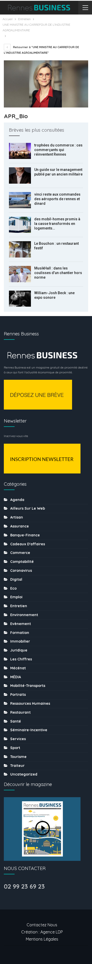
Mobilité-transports (27, 685)
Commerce (20, 552)
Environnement (24, 615)
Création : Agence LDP (42, 931)
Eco (13, 588)
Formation (19, 632)
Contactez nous (42, 924)
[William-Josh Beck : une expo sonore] (20, 299)
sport (15, 747)
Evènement (20, 623)
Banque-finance (25, 535)
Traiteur (17, 765)
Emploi (16, 597)
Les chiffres (21, 659)
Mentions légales (42, 939)
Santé (15, 721)
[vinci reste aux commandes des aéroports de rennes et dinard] (20, 200)
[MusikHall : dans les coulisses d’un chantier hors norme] (20, 274)
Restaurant (20, 712)
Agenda (17, 499)
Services (18, 739)
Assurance (19, 526)
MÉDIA (15, 677)
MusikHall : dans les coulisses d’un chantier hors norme (58, 272)
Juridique (18, 650)
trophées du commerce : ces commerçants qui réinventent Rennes (58, 149)
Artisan (16, 517)
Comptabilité (22, 561)
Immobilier (20, 641)
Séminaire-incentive (28, 730)
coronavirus (21, 570)
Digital (16, 579)
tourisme (18, 756)
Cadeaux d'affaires (27, 544)
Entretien (18, 606)
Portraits (18, 694)
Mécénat (18, 668)
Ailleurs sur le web (27, 508)
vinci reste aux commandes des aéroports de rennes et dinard (57, 199)
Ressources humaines (30, 703)
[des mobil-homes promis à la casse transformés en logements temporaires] (20, 225)
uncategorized (23, 774)
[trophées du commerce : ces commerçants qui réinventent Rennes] (20, 151)
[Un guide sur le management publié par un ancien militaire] (20, 175)
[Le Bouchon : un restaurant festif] (20, 249)
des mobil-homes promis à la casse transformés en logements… (57, 223)
